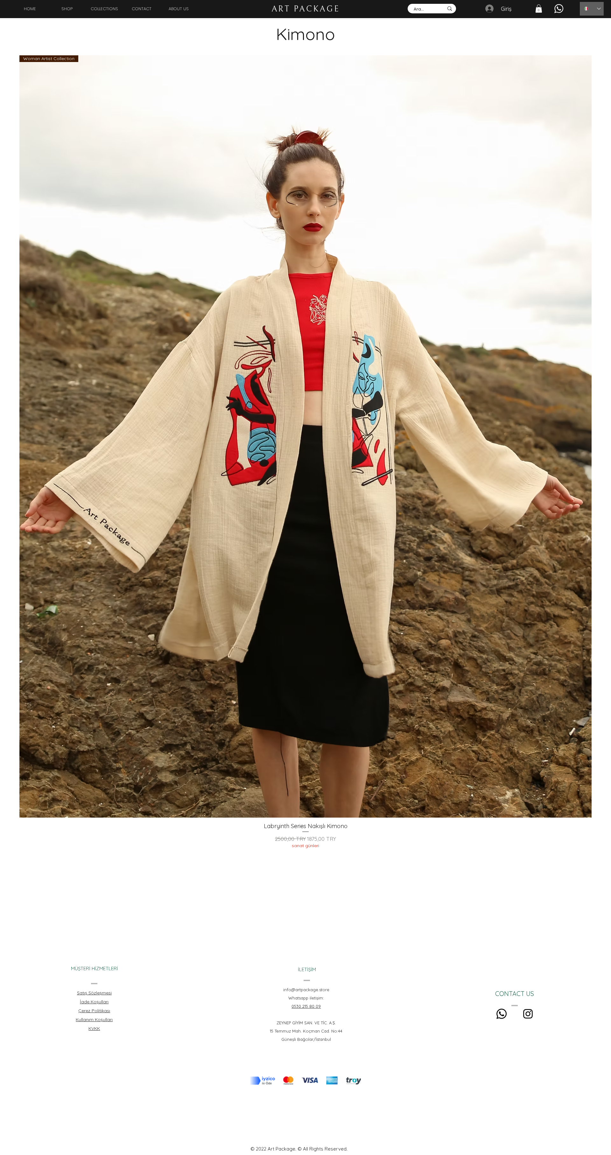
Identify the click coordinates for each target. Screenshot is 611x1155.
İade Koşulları (94, 1002)
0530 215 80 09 (306, 1006)
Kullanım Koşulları (94, 1019)
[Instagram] (528, 1013)
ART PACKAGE (305, 9)
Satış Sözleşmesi (94, 993)
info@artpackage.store (306, 989)
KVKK (94, 1028)
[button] (538, 8)
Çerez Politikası (94, 1010)
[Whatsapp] (501, 1013)
